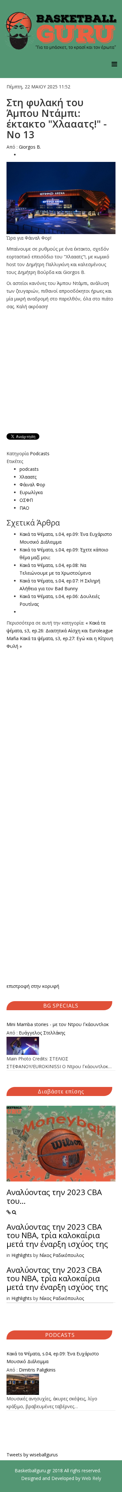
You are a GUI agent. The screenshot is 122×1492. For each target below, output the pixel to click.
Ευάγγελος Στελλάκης (42, 1033)
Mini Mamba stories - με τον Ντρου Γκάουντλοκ (58, 1024)
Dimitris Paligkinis (37, 1370)
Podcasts (39, 453)
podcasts (29, 469)
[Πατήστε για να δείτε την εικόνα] (61, 198)
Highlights (21, 1255)
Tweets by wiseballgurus (32, 1455)
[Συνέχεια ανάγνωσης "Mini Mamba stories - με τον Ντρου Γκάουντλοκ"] (61, 1046)
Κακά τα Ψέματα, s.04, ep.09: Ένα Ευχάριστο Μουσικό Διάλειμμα (53, 1357)
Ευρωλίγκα (31, 492)
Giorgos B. (30, 147)
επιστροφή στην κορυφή (33, 986)
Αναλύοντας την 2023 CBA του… (54, 1196)
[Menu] (114, 64)
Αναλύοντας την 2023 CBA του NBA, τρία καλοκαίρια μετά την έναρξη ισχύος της (57, 1235)
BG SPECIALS (60, 1005)
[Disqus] (61, 731)
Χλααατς (28, 477)
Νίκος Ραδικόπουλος (61, 1255)
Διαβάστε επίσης (61, 1091)
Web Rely (91, 1478)
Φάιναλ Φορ (32, 484)
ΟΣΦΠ (26, 500)
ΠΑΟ (24, 508)
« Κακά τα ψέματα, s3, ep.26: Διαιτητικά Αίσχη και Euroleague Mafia (60, 630)
